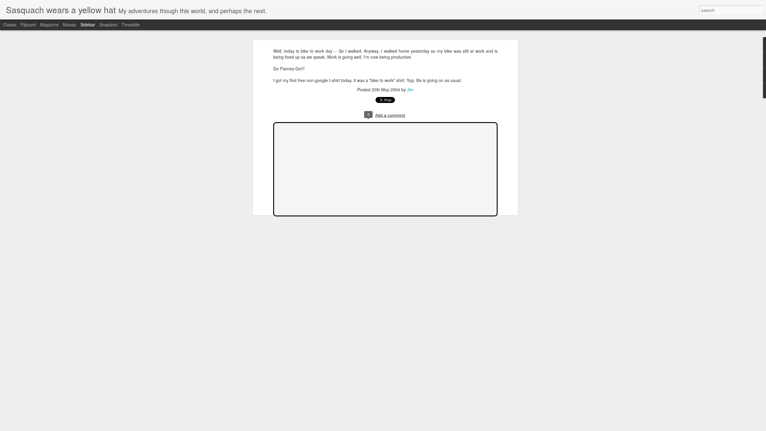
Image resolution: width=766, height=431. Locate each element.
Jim (410, 89)
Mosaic (69, 25)
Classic (9, 25)
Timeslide (130, 25)
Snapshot (108, 25)
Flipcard (28, 25)
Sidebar (87, 25)
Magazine (49, 25)
